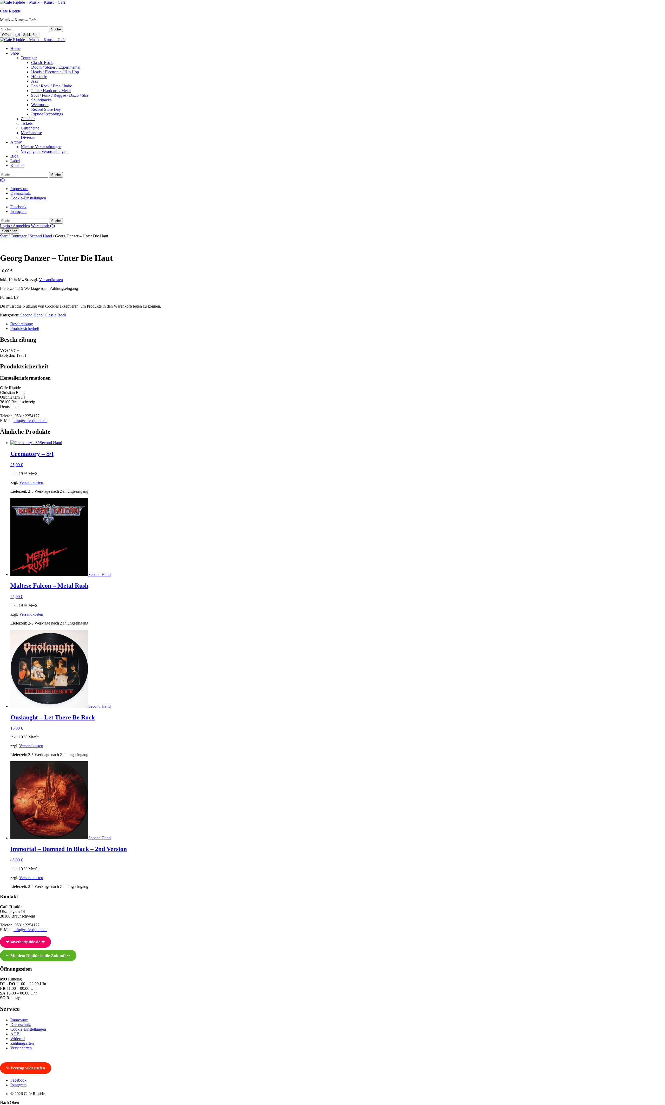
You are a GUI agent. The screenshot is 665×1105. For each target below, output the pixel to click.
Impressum (19, 188)
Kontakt (17, 165)
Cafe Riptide (10, 11)
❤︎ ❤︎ (25, 942)
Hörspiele (39, 76)
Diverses (28, 137)
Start (4, 236)
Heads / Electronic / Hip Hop (55, 72)
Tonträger (29, 58)
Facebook (18, 207)
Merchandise (31, 133)
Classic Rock (42, 62)
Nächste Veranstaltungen (41, 147)
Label (15, 161)
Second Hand (41, 236)
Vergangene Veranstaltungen (44, 151)
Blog (14, 156)
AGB (14, 1034)
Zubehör (28, 118)
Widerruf (17, 1038)
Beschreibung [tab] (21, 324)
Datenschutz (20, 193)
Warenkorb (43, 226)
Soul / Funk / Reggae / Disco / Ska (59, 95)
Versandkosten (51, 279)
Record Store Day (46, 109)
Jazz (34, 81)
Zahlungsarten (22, 1043)
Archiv (16, 142)
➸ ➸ (38, 955)
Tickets (26, 123)
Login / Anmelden (15, 226)
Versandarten (21, 1048)
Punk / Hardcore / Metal (51, 90)
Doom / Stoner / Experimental (55, 67)
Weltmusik (40, 104)
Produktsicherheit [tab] (24, 328)
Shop (14, 53)
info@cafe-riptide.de (30, 420)
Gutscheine (30, 128)
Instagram (18, 211)
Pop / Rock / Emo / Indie (51, 86)
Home (15, 48)
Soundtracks (41, 100)
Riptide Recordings (47, 114)
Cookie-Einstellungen (28, 198)
